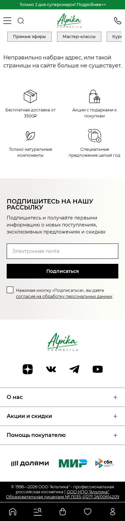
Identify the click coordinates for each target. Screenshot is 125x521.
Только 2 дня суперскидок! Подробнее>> (62, 4)
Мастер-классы (79, 36)
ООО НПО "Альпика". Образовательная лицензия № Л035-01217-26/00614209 (62, 494)
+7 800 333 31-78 (118, 21)
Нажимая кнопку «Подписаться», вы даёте (64, 293)
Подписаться (62, 271)
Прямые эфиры (29, 36)
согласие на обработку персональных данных (64, 296)
